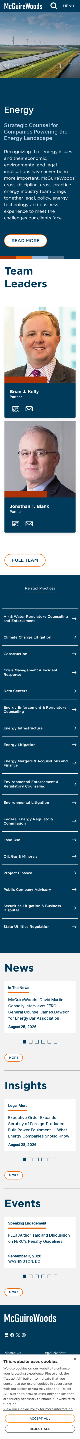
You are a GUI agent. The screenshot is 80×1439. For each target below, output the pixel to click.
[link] (40, 1007)
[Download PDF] (58, 65)
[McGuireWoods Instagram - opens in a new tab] (24, 1335)
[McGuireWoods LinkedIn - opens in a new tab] (6, 1335)
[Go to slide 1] (24, 1041)
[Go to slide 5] (49, 1041)
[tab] (40, 588)
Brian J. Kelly (24, 391)
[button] (25, 240)
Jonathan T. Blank (29, 506)
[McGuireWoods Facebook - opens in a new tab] (12, 1335)
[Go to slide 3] (37, 1041)
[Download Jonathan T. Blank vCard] (16, 523)
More (13, 1057)
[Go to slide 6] (55, 1041)
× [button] (75, 1359)
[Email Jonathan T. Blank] (29, 523)
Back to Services (21, 65)
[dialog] (40, 1396)
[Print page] (70, 65)
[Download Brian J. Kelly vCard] (16, 409)
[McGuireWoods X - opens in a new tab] (18, 1335)
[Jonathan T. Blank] (40, 459)
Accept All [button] (40, 1418)
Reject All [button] (40, 1429)
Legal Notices (54, 1353)
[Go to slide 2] (30, 1041)
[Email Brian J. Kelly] (29, 409)
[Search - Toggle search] (54, 6)
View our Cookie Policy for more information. (38, 1409)
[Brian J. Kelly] (40, 345)
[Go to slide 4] (43, 1041)
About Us (12, 1353)
